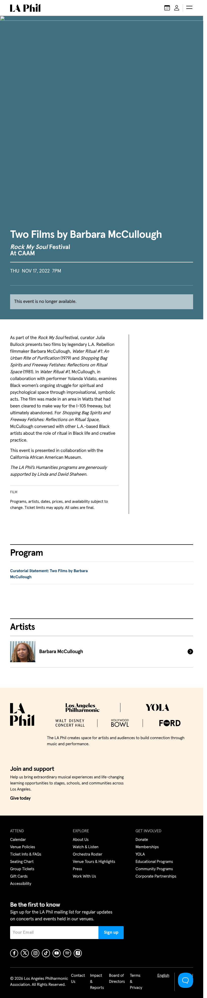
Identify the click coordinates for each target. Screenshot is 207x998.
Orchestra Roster (87, 855)
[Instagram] (35, 953)
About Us (81, 840)
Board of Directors (117, 979)
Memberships (147, 847)
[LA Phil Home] (25, 8)
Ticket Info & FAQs (25, 855)
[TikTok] (46, 953)
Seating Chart (22, 862)
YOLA (140, 855)
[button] (189, 7)
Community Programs (154, 869)
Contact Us (78, 979)
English (163, 976)
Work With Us (84, 877)
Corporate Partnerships (156, 877)
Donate (142, 840)
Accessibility (20, 884)
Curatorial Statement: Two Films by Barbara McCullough (49, 574)
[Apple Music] (78, 953)
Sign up (111, 932)
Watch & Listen (85, 847)
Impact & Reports (97, 982)
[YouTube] (57, 953)
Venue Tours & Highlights (94, 862)
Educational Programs (154, 862)
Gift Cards (19, 877)
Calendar (18, 840)
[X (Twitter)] (25, 953)
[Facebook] (14, 953)
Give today (20, 798)
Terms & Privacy (136, 982)
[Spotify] (67, 953)
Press (77, 869)
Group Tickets (22, 869)
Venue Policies (22, 847)
